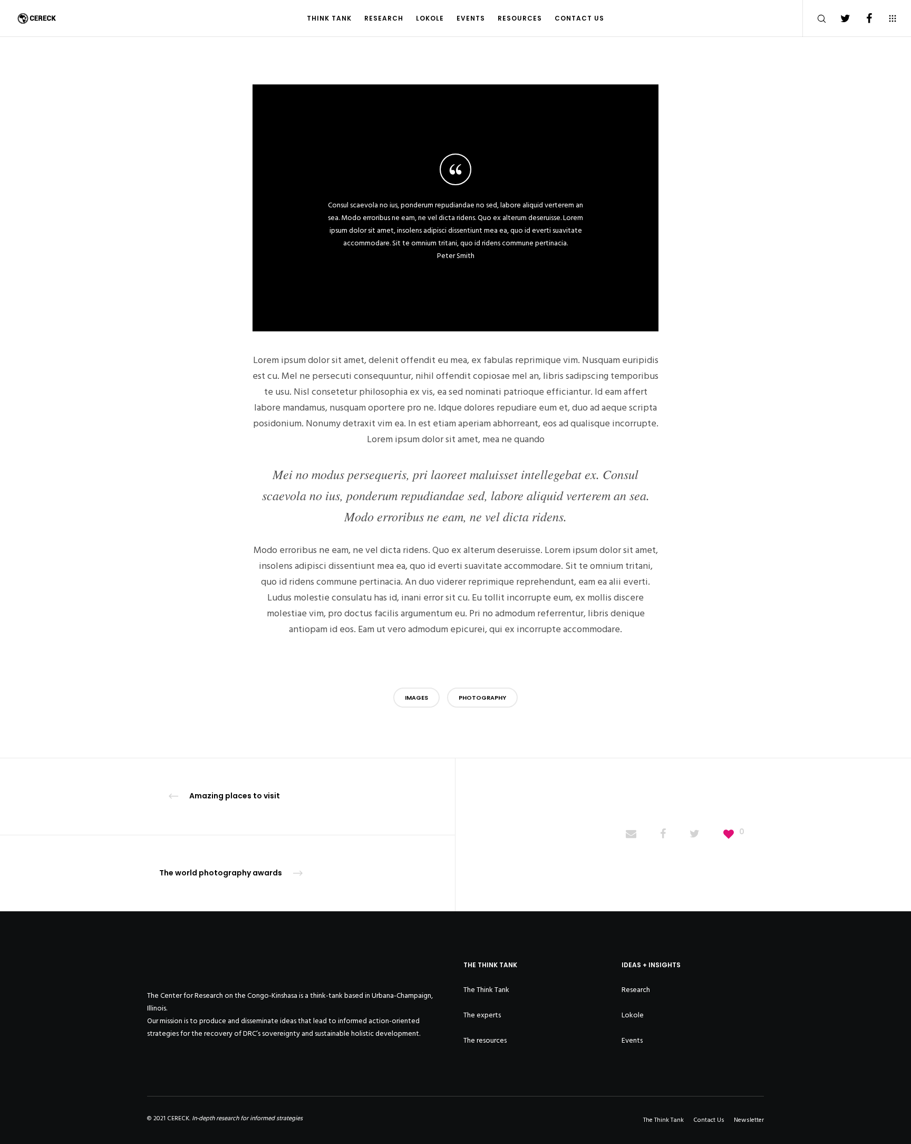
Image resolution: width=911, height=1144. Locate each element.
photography (482, 697)
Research (636, 990)
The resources (485, 1040)
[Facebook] (862, 18)
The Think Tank (486, 990)
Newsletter (749, 1120)
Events (632, 1040)
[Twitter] (838, 18)
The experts (482, 1015)
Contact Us (708, 1120)
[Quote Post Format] (631, 834)
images (416, 697)
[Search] (815, 18)
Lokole (633, 1015)
